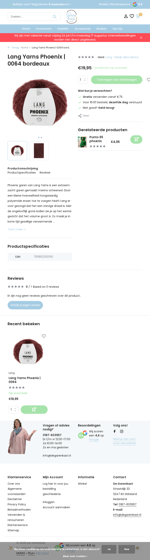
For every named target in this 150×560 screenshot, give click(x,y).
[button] (38, 137)
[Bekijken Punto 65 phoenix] (82, 142)
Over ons (14, 484)
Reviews (45, 172)
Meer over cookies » (75, 556)
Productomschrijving (23, 168)
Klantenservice (120, 4)
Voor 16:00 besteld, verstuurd (112, 102)
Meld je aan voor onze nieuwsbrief (124, 441)
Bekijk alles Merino (127, 57)
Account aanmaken (56, 507)
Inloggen (48, 502)
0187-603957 (128, 504)
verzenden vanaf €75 (102, 97)
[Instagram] (121, 431)
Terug (15, 47)
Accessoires (83, 29)
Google (94, 440)
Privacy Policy (17, 504)
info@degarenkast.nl (127, 515)
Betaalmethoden (19, 510)
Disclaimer (15, 499)
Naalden (63, 29)
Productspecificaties (22, 172)
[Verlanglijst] (132, 16)
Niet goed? (98, 108)
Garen (26, 29)
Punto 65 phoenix (96, 139)
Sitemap (13, 530)
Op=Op (117, 29)
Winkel (103, 4)
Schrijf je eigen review (25, 305)
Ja (109, 549)
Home (24, 47)
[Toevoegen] (136, 139)
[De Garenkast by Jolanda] (75, 16)
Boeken (102, 29)
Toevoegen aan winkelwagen (117, 80)
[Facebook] (114, 431)
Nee (126, 549)
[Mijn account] (126, 16)
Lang (109, 57)
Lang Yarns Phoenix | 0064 (24, 380)
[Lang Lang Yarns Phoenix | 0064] (28, 351)
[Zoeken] (54, 17)
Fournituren (44, 29)
